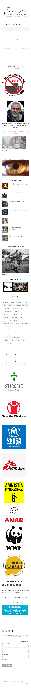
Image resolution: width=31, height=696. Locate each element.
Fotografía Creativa (16, 308)
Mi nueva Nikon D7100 (15, 192)
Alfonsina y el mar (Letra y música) (18, 218)
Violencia (23, 340)
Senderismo (6, 334)
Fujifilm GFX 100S (7, 314)
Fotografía (6, 308)
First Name (5, 649)
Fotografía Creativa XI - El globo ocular (15, 159)
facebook (6, 357)
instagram (24, 357)
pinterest (6, 363)
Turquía (19, 337)
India (20, 314)
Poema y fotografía (15, 329)
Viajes (17, 340)
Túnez (12, 340)
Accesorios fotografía (9, 300)
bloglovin (15, 363)
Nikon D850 (21, 326)
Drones (12, 302)
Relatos (5, 332)
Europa (26, 302)
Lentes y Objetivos (7, 320)
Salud (22, 332)
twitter (15, 357)
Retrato (16, 332)
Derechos (5, 302)
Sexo (12, 334)
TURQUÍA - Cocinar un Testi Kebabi (18, 184)
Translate (20, 69)
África (10, 343)
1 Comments (6, 48)
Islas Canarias (6, 317)
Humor (15, 314)
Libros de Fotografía (8, 323)
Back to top (24, 683)
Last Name (5, 654)
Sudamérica (6, 337)
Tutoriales (5, 340)
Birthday (4, 659)
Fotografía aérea (7, 311)
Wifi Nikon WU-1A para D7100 (17, 201)
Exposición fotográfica (9, 305)
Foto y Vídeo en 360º (22, 305)
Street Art (18, 334)
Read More (15, 127)
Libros (16, 320)
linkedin (24, 363)
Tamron (13, 337)
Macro (17, 323)
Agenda (19, 300)
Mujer (4, 326)
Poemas (25, 329)
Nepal (9, 326)
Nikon (14, 326)
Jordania (14, 317)
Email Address (6, 643)
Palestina (5, 329)
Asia (24, 300)
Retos (10, 332)
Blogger (25, 597)
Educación (18, 302)
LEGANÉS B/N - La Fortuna (16, 236)
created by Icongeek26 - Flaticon (10, 592)
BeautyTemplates (18, 681)
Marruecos (25, 323)
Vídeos (4, 343)
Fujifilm (16, 311)
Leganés (21, 317)
